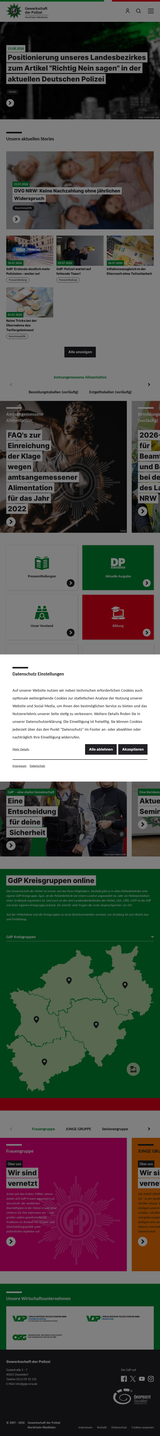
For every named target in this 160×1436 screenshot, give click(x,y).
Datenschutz (37, 766)
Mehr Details (20, 749)
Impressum (19, 766)
